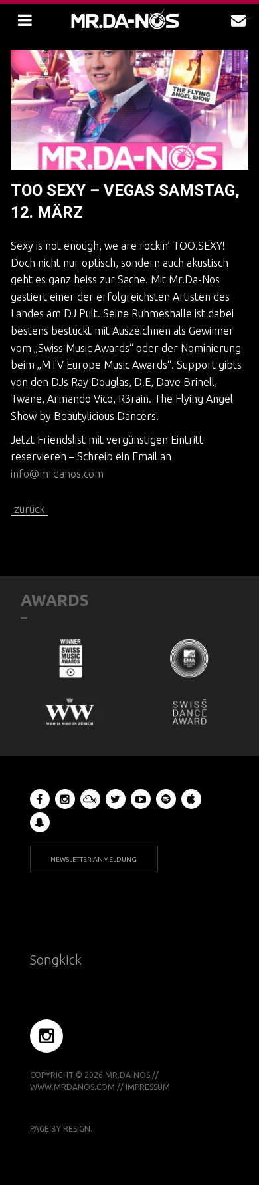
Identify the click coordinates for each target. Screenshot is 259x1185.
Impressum (148, 1087)
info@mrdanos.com (57, 474)
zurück (29, 509)
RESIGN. (77, 1128)
